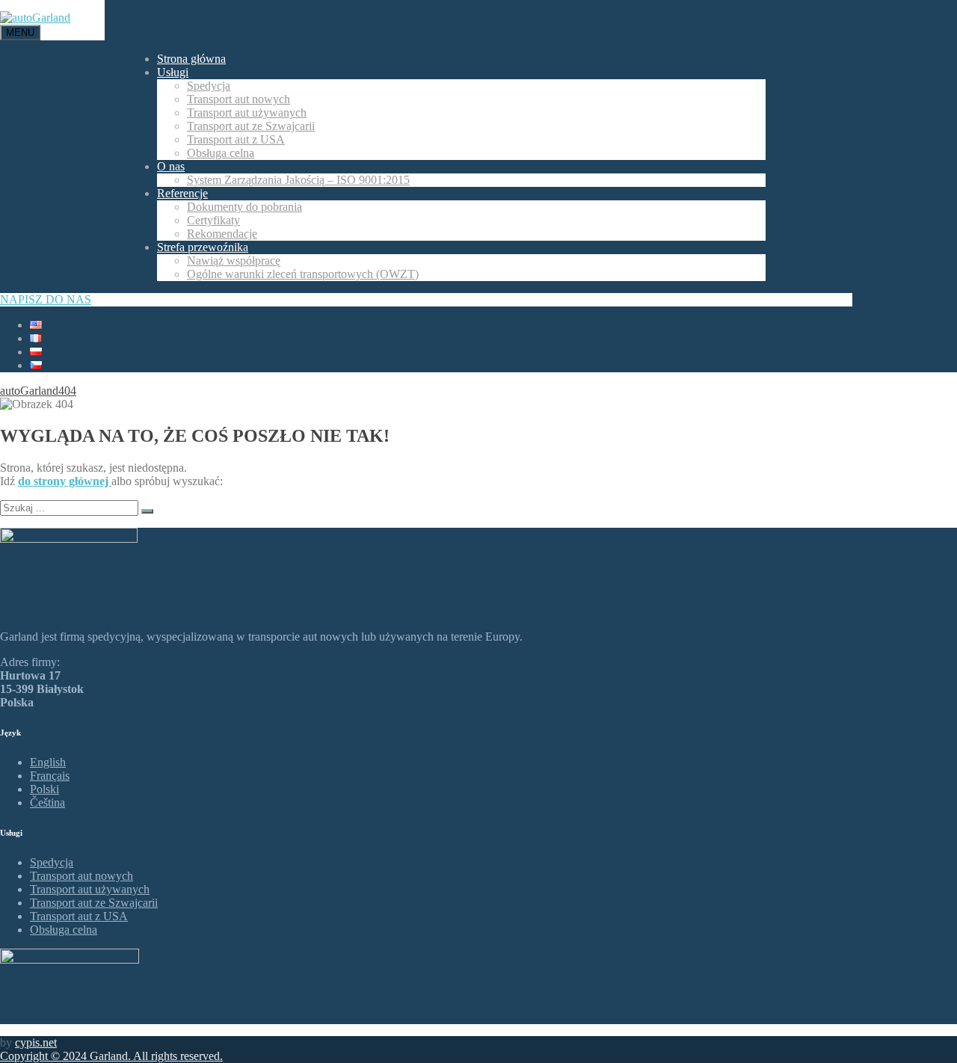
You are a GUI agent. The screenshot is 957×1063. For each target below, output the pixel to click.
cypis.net (36, 1042)
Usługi (172, 72)
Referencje (182, 193)
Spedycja (208, 85)
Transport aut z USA (236, 139)
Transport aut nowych (238, 99)
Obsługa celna (220, 153)
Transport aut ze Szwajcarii (251, 126)
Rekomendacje (222, 233)
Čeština (47, 802)
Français (50, 775)
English (48, 762)
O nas (171, 166)
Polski (44, 789)
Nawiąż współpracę (233, 260)
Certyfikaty (213, 220)
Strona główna (191, 58)
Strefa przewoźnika (202, 247)
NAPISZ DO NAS (45, 299)
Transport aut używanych (247, 112)
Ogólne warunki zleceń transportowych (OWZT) (303, 274)
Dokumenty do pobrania (244, 206)
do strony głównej (64, 481)
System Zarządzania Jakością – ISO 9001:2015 (298, 179)
